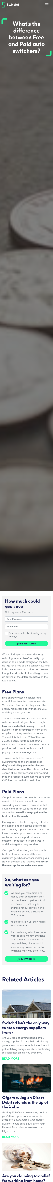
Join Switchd (26, 958)
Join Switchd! (26, 643)
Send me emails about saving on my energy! (27, 635)
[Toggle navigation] (47, 4)
